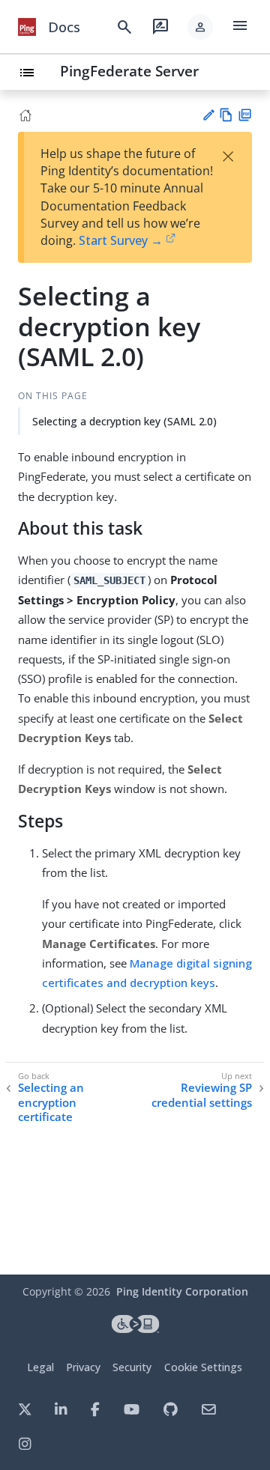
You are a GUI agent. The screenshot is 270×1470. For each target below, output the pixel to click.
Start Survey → (121, 240)
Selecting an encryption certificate (51, 1102)
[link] (27, 27)
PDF (245, 115)
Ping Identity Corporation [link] (182, 1291)
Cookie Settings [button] (203, 1367)
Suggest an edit (208, 115)
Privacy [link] (83, 1367)
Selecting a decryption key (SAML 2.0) (124, 421)
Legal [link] (40, 1367)
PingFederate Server (129, 70)
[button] (200, 27)
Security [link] (132, 1367)
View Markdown (226, 115)
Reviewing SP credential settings (202, 1095)
